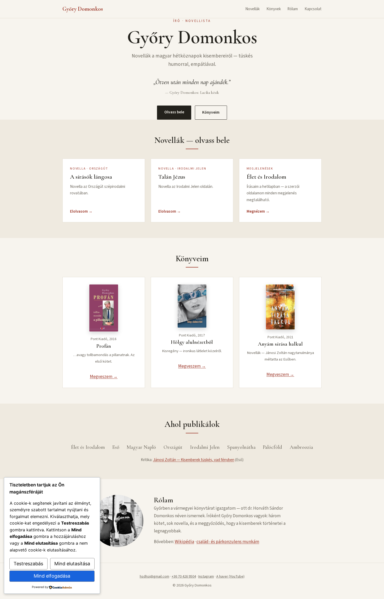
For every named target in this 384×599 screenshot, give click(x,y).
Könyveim (210, 112)
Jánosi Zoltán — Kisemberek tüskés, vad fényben (193, 460)
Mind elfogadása (52, 576)
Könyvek (273, 9)
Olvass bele (174, 112)
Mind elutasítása (72, 563)
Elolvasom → (81, 211)
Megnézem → (258, 211)
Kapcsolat (313, 9)
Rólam (292, 9)
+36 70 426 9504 (184, 576)
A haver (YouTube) (230, 576)
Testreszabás (28, 563)
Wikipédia (184, 542)
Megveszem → (104, 377)
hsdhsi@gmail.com (154, 576)
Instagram (206, 576)
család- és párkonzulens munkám (227, 542)
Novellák (252, 9)
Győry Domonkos (82, 8)
